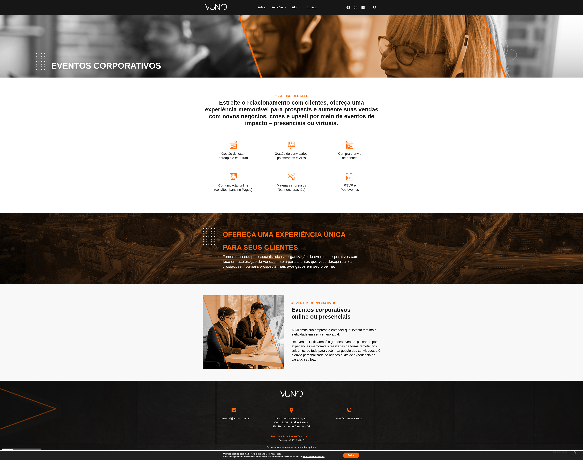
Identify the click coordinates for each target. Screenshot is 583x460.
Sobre (261, 7)
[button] (575, 451)
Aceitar (351, 455)
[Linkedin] (363, 7)
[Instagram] (355, 7)
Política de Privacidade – (284, 436)
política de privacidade (313, 456)
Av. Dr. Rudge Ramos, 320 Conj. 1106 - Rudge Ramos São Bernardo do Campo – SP (291, 422)
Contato (312, 7)
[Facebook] (348, 7)
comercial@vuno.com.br (233, 418)
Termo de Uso (304, 436)
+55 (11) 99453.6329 (349, 418)
